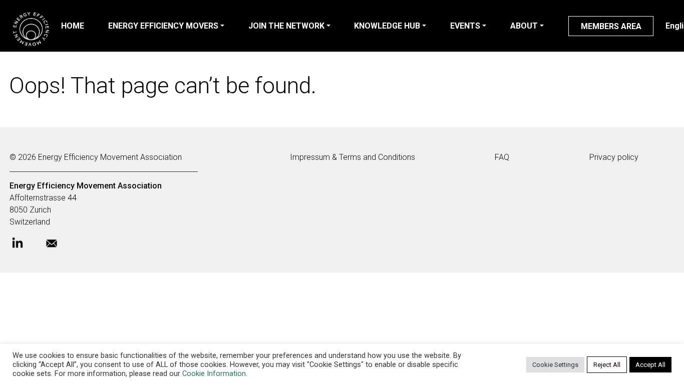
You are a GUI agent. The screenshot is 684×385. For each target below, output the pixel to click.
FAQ (502, 157)
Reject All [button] (606, 364)
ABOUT (524, 26)
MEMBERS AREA (611, 26)
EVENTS (465, 26)
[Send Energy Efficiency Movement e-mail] (60, 246)
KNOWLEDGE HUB (387, 26)
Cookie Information (214, 373)
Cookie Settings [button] (555, 364)
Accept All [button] (650, 364)
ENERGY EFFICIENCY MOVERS (163, 26)
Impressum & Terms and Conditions (352, 157)
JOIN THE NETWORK (286, 26)
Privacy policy (613, 157)
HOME (72, 26)
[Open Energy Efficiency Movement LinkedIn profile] (26, 246)
